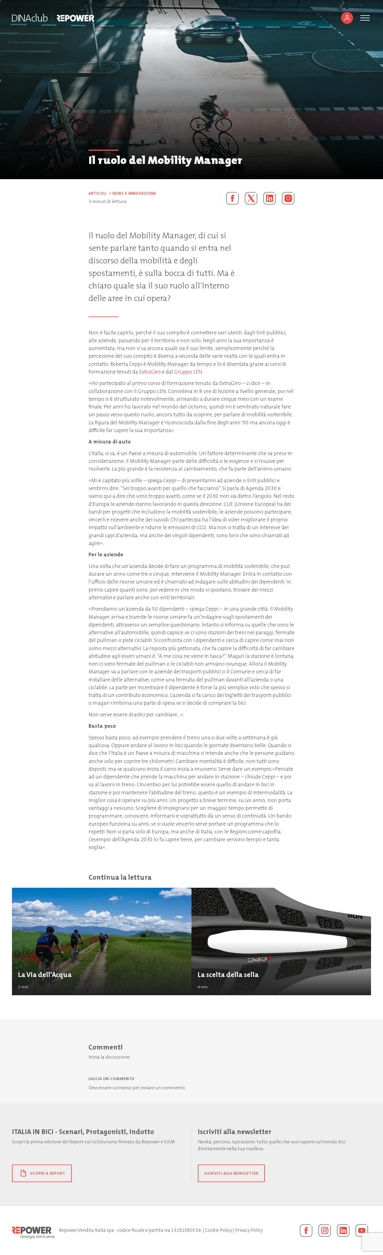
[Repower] (76, 18)
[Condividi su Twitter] (251, 198)
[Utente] (347, 18)
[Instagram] (288, 198)
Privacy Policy (249, 1230)
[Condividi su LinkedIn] (269, 198)
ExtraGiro (150, 371)
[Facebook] (306, 1230)
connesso (122, 1088)
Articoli (98, 193)
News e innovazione (134, 193)
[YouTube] (361, 1230)
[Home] (30, 18)
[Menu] (365, 18)
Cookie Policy (218, 1230)
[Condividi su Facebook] (229, 198)
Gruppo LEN (188, 371)
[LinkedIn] (343, 1230)
